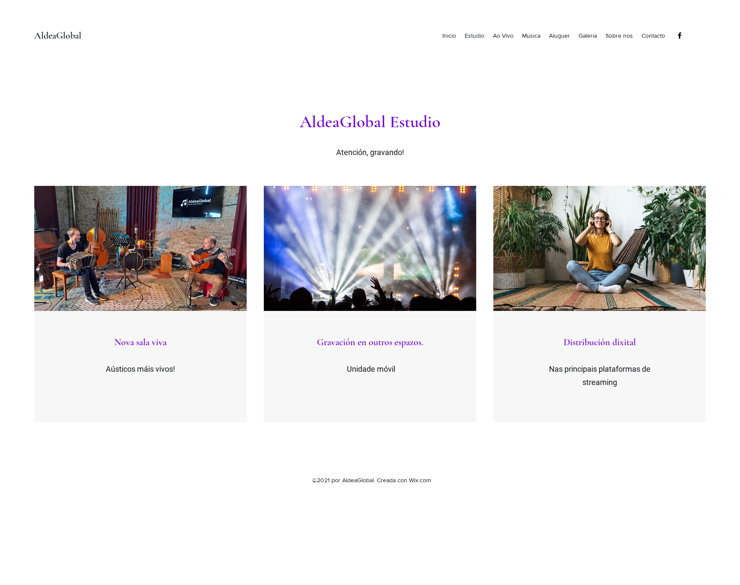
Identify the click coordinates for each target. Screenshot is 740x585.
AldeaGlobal (57, 35)
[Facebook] (679, 35)
